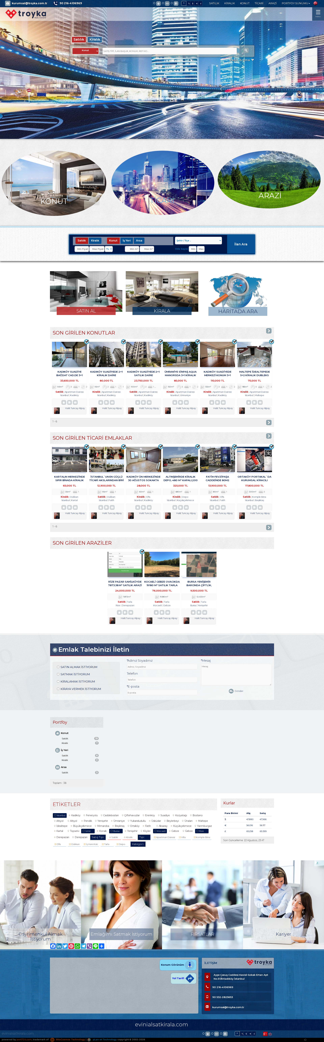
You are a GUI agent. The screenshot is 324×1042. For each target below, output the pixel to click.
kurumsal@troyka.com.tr (29, 3)
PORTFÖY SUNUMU (295, 3)
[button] (13, 85)
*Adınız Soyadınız (140, 660)
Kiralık (94, 39)
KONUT (245, 3)
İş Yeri (127, 240)
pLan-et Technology (104, 1039)
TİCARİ (259, 3)
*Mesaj (206, 660)
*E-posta (133, 686)
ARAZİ (272, 3)
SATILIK (214, 3)
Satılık (79, 39)
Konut (113, 240)
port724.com (24, 1039)
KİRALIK (229, 3)
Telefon (132, 673)
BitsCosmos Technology (70, 1039)
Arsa (139, 240)
